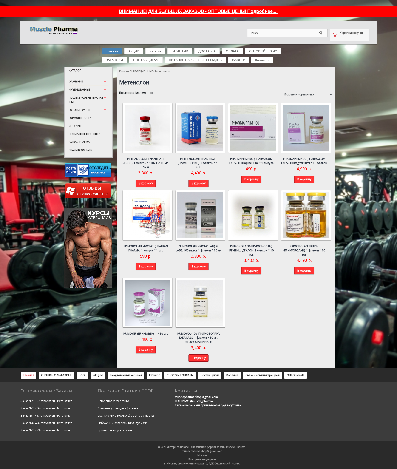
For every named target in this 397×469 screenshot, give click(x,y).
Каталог (155, 51)
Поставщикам (210, 375)
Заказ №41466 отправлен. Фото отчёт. (46, 408)
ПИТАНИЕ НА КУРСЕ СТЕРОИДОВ (195, 60)
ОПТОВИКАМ (295, 375)
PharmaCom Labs (80, 150)
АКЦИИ (133, 51)
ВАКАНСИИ (114, 60)
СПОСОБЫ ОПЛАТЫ (180, 375)
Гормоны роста (80, 117)
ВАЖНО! (238, 60)
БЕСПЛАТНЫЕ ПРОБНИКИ (84, 134)
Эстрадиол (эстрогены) (113, 401)
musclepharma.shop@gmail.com (196, 397)
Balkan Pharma (79, 142)
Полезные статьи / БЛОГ (125, 391)
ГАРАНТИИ (180, 51)
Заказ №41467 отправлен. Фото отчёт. (46, 401)
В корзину (146, 183)
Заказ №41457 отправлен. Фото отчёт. (46, 416)
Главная (112, 51)
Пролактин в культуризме (115, 430)
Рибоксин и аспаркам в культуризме (122, 423)
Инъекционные (79, 89)
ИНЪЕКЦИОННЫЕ (142, 71)
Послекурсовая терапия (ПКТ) (86, 99)
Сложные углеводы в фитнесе (118, 408)
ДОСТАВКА (207, 51)
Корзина (232, 375)
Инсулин (75, 126)
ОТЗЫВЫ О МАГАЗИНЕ (56, 375)
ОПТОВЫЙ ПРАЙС (263, 51)
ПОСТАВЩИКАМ (146, 60)
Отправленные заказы (46, 391)
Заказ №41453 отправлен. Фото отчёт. (46, 430)
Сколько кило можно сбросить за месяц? (126, 416)
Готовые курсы (79, 109)
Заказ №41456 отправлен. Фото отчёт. (46, 423)
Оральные (76, 81)
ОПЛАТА (232, 51)
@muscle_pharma (201, 401)
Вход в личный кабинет (126, 375)
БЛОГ (82, 375)
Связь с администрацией (262, 375)
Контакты (262, 60)
